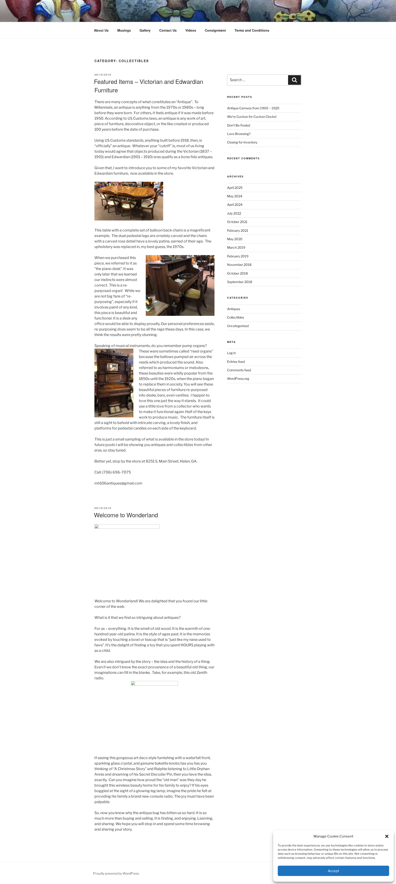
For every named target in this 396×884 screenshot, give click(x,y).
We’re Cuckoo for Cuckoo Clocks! (251, 116)
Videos (190, 30)
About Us (101, 30)
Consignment (215, 30)
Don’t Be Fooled (238, 125)
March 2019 (236, 247)
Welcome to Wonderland (126, 514)
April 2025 (234, 188)
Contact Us (168, 30)
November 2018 (239, 265)
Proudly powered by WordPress (116, 873)
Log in (231, 353)
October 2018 (237, 273)
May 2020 (234, 239)
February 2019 (237, 256)
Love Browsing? (238, 134)
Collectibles (235, 317)
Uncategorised (238, 326)
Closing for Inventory (242, 142)
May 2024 (234, 196)
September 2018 (239, 282)
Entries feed (236, 362)
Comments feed (239, 370)
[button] (387, 836)
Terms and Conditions (252, 30)
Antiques (233, 309)
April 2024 (234, 205)
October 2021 (237, 222)
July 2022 (234, 213)
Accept (333, 871)
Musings (124, 30)
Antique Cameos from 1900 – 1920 (253, 108)
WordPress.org (238, 378)
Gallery (145, 30)
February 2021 (237, 230)
